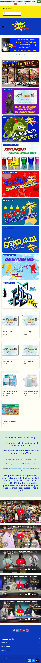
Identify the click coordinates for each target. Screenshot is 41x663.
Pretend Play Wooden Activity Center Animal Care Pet (10, 392)
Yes (39, 1)
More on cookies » (23, 4)
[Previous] (5, 45)
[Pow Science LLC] (23, 26)
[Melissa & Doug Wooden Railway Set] (10, 410)
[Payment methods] (29, 660)
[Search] (5, 13)
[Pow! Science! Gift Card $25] (10, 320)
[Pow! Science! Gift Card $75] (10, 350)
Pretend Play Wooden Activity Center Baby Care (30, 392)
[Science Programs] (20, 45)
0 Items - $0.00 (10, 9)
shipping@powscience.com (20, 468)
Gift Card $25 (7, 332)
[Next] (36, 45)
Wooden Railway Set (9, 421)
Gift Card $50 (27, 332)
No (15, 4)
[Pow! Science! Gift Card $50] (31, 320)
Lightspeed (31, 658)
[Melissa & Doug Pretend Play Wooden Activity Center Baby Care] (31, 380)
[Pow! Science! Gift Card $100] (31, 350)
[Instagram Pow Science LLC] (27, 630)
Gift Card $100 (28, 361)
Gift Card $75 (7, 361)
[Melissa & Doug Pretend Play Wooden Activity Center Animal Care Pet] (10, 380)
